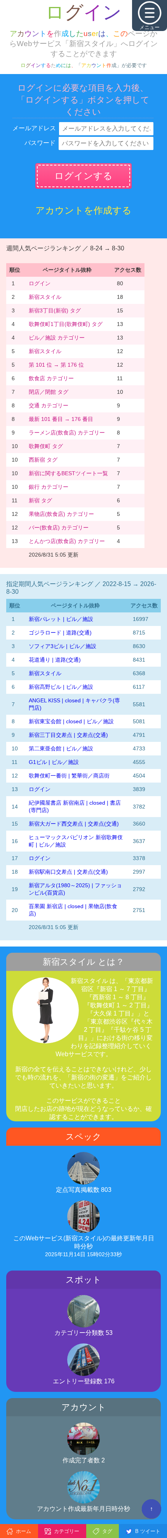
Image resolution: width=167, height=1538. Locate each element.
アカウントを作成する (83, 210)
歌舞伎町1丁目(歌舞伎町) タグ (66, 324)
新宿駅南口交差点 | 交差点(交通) (68, 872)
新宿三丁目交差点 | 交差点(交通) (68, 735)
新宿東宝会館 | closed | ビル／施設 (71, 721)
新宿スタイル (45, 297)
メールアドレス (34, 128)
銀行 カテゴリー (48, 487)
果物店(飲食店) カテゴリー (61, 514)
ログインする (83, 176)
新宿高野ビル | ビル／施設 (61, 687)
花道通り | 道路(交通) (55, 660)
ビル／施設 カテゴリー (57, 337)
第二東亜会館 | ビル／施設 (61, 748)
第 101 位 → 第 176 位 (56, 365)
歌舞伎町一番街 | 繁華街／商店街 (69, 775)
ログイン (39, 283)
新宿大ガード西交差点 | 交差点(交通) (74, 824)
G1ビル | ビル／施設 (54, 762)
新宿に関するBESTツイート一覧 (68, 473)
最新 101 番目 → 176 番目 (61, 419)
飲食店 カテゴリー (51, 378)
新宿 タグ (40, 500)
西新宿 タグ (43, 460)
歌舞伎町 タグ (46, 446)
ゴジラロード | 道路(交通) (60, 632)
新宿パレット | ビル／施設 (61, 619)
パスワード (40, 143)
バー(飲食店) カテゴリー (59, 527)
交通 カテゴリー (48, 405)
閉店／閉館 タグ (48, 392)
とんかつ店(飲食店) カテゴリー (67, 541)
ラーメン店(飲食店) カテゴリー (67, 432)
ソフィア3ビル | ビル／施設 (62, 646)
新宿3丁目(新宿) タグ (55, 310)
